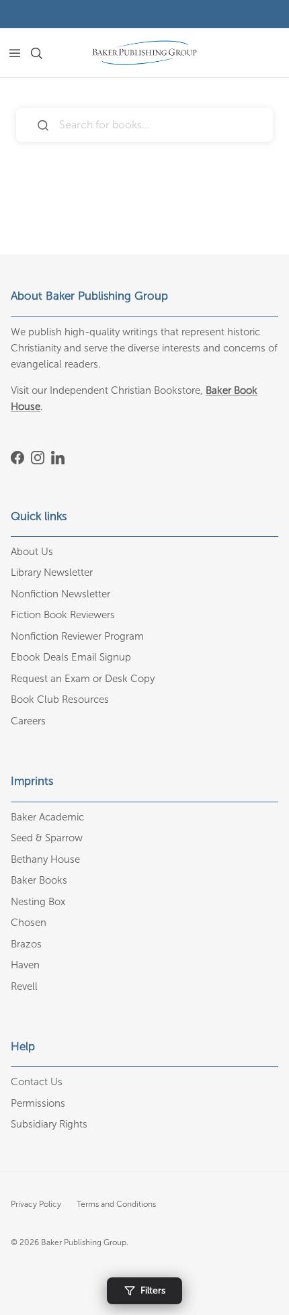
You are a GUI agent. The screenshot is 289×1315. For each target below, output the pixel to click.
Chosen (28, 923)
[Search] (44, 53)
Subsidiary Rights (49, 1124)
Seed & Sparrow (47, 838)
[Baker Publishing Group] (144, 53)
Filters (152, 1290)
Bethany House (45, 859)
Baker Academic (47, 817)
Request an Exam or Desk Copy (83, 679)
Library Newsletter (52, 572)
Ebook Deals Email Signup (71, 657)
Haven (25, 965)
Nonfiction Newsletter (60, 594)
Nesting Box (38, 902)
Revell (24, 986)
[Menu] (15, 53)
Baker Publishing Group (83, 1242)
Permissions (38, 1103)
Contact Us (37, 1082)
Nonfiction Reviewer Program (77, 636)
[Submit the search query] (43, 125)
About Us (32, 552)
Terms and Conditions (116, 1204)
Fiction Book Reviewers (63, 615)
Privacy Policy (36, 1204)
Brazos (26, 944)
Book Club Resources (60, 699)
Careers (28, 721)
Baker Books (39, 880)
